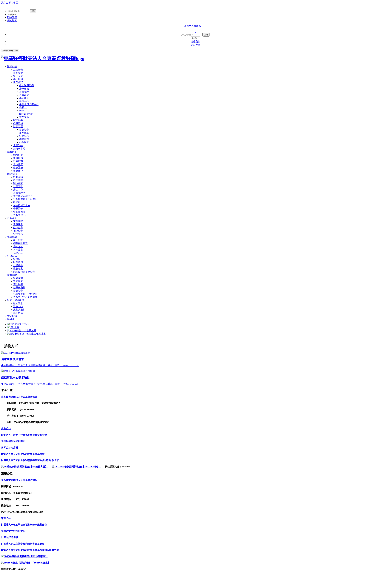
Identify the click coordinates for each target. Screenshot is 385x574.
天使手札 (24, 110)
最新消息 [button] (12, 218)
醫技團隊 (18, 183)
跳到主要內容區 (9, 2)
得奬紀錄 (18, 123)
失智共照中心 (20, 215)
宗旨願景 (18, 69)
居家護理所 (19, 193)
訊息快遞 (18, 224)
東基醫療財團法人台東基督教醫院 (19, 397)
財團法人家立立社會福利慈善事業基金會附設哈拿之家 (30, 460)
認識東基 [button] (12, 66)
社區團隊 (18, 186)
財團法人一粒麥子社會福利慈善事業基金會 (24, 435)
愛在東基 (24, 117)
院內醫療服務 (26, 114)
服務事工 (24, 133)
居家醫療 (24, 95)
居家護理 (24, 92)
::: (8, 8)
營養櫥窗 (18, 281)
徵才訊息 (18, 303)
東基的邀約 (19, 309)
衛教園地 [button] (12, 275)
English (10, 319)
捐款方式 (18, 246)
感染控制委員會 (21, 205)
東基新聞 (18, 221)
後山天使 (18, 76)
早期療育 (24, 98)
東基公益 (6, 428)
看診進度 (18, 164)
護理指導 (18, 284)
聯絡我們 (12, 17)
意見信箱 (12, 316)
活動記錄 (24, 136)
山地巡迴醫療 (26, 85)
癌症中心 (24, 101)
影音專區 (18, 126)
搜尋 (33, 11)
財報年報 (18, 262)
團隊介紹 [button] (12, 174)
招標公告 (18, 230)
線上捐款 (18, 240)
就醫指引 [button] (12, 151)
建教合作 (18, 306)
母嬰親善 (18, 208)
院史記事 (18, 120)
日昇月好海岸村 (9, 447)
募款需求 (18, 249)
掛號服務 (18, 158)
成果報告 (18, 265)
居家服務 (24, 88)
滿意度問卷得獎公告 (24, 271)
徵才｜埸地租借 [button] (15, 300)
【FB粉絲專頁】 (39, 466)
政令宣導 (18, 227)
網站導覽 (12, 20)
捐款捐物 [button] (12, 237)
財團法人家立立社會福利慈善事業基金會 (23, 454)
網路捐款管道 (20, 243)
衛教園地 (18, 167)
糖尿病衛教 (19, 287)
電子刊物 (18, 145)
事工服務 (18, 79)
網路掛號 (18, 155)
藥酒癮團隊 (19, 211)
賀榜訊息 (18, 234)
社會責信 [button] (12, 256)
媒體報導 (24, 139)
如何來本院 (19, 148)
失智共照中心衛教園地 (25, 297)
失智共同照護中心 (28, 104)
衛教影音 (24, 129)
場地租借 (18, 313)
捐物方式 (18, 253)
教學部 (16, 202)
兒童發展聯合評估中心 (25, 199)
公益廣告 (24, 142)
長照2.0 (23, 107)
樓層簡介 (18, 170)
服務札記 (18, 82)
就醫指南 (18, 161)
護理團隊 (18, 180)
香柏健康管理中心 (22, 196)
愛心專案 (18, 268)
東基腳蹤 (18, 73)
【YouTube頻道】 (91, 466)
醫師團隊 (18, 177)
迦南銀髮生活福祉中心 (13, 441)
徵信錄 (16, 259)
